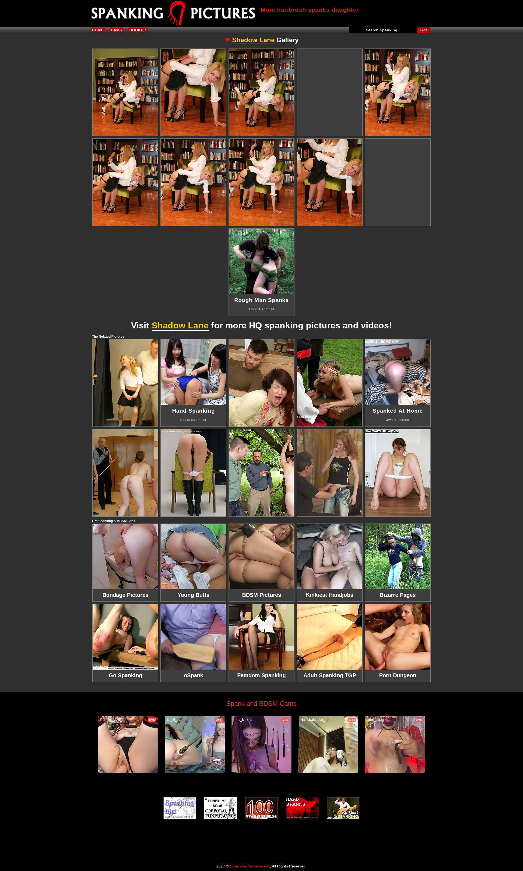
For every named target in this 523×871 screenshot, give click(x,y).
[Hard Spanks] (302, 808)
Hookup (137, 30)
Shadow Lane (253, 40)
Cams (116, 30)
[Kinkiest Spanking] (343, 808)
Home (98, 30)
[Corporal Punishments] (220, 808)
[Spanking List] (179, 808)
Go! (423, 30)
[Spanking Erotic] (261, 808)
